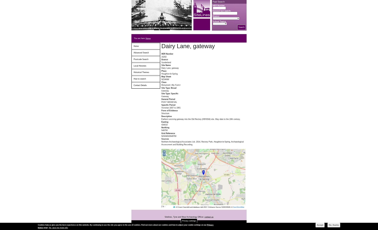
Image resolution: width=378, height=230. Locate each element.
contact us (209, 217)
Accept (320, 225)
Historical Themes (141, 72)
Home (148, 38)
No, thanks (334, 225)
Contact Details (140, 85)
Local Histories (140, 66)
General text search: (222, 11)
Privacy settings (189, 221)
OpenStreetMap (238, 207)
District (216, 16)
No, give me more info (58, 228)
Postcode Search (141, 59)
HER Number (219, 5)
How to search (140, 79)
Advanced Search (141, 53)
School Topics (219, 21)
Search (241, 27)
